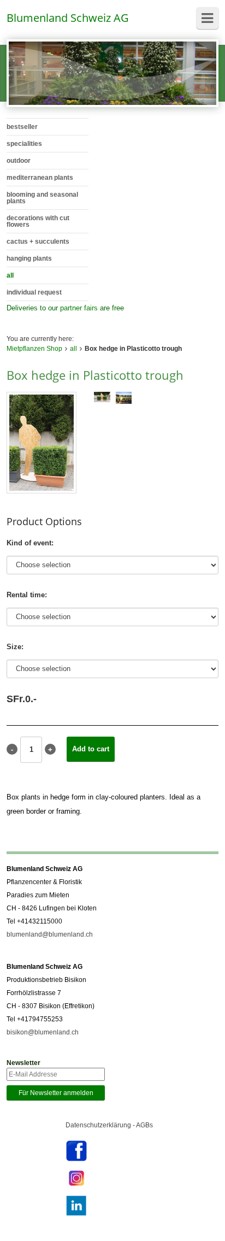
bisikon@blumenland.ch (43, 1032)
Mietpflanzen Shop (34, 348)
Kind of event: (30, 543)
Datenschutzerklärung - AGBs (109, 1125)
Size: (15, 647)
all (73, 348)
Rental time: (27, 595)
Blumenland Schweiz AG (68, 17)
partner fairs (79, 308)
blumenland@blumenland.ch (50, 934)
